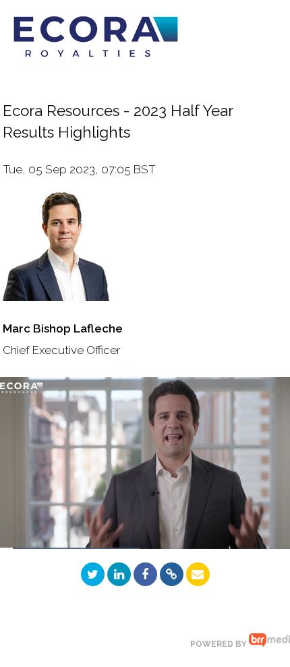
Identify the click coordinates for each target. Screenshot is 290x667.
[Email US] (198, 574)
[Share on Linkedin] (119, 574)
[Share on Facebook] (145, 574)
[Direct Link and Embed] (171, 574)
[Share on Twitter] (93, 574)
